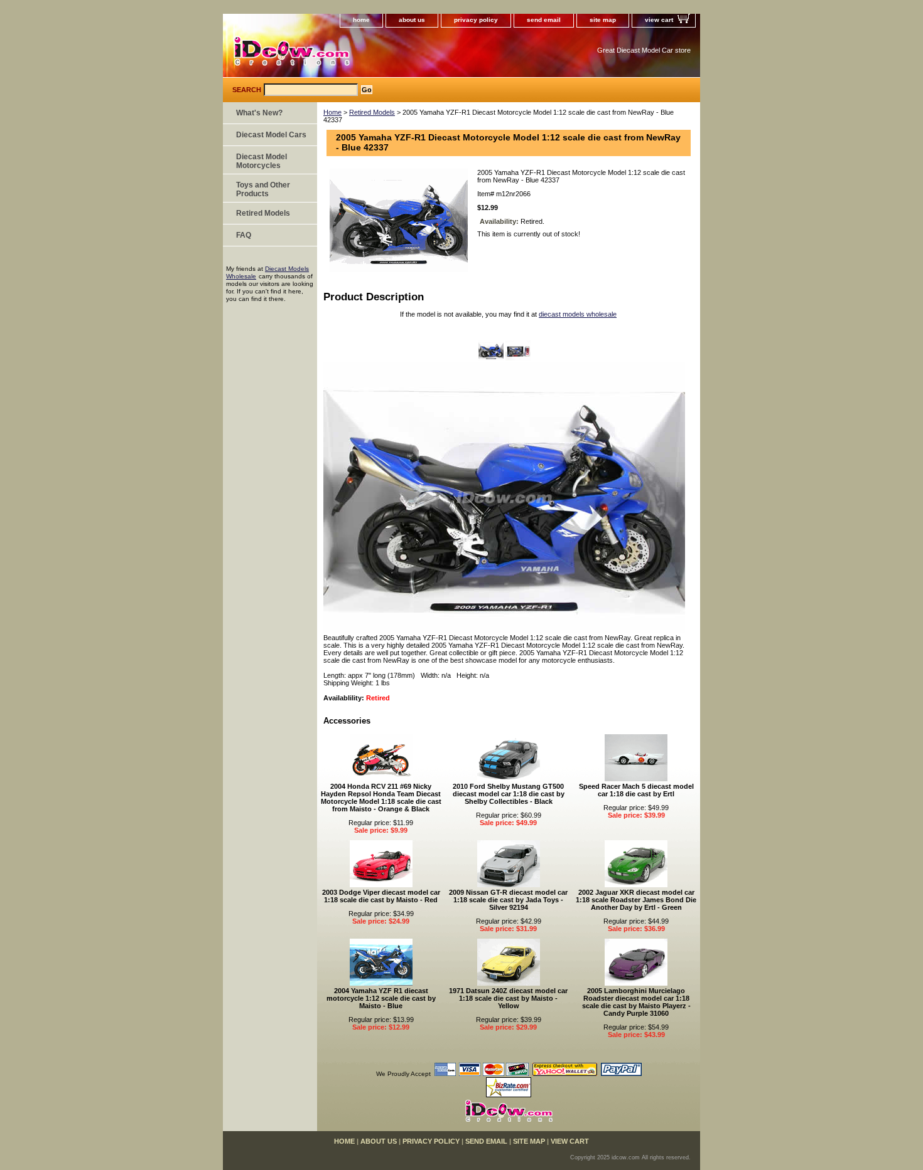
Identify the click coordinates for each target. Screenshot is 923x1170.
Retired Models (372, 112)
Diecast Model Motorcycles (261, 161)
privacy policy (476, 19)
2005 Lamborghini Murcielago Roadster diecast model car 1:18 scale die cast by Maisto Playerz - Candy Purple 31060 (636, 1002)
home (361, 19)
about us (412, 19)
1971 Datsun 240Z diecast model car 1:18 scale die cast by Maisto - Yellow (508, 998)
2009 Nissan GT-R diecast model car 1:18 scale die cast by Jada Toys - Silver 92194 (508, 899)
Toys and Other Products (263, 189)
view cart (659, 19)
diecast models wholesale (578, 314)
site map (603, 19)
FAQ (243, 235)
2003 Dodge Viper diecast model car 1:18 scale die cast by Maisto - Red (381, 896)
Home (332, 112)
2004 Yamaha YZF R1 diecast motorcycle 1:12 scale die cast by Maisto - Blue (381, 998)
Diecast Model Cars (271, 134)
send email (544, 19)
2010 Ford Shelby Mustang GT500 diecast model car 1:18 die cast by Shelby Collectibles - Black (508, 794)
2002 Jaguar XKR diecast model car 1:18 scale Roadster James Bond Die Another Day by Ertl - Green (636, 899)
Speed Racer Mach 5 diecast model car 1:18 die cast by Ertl (636, 790)
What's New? (259, 112)
